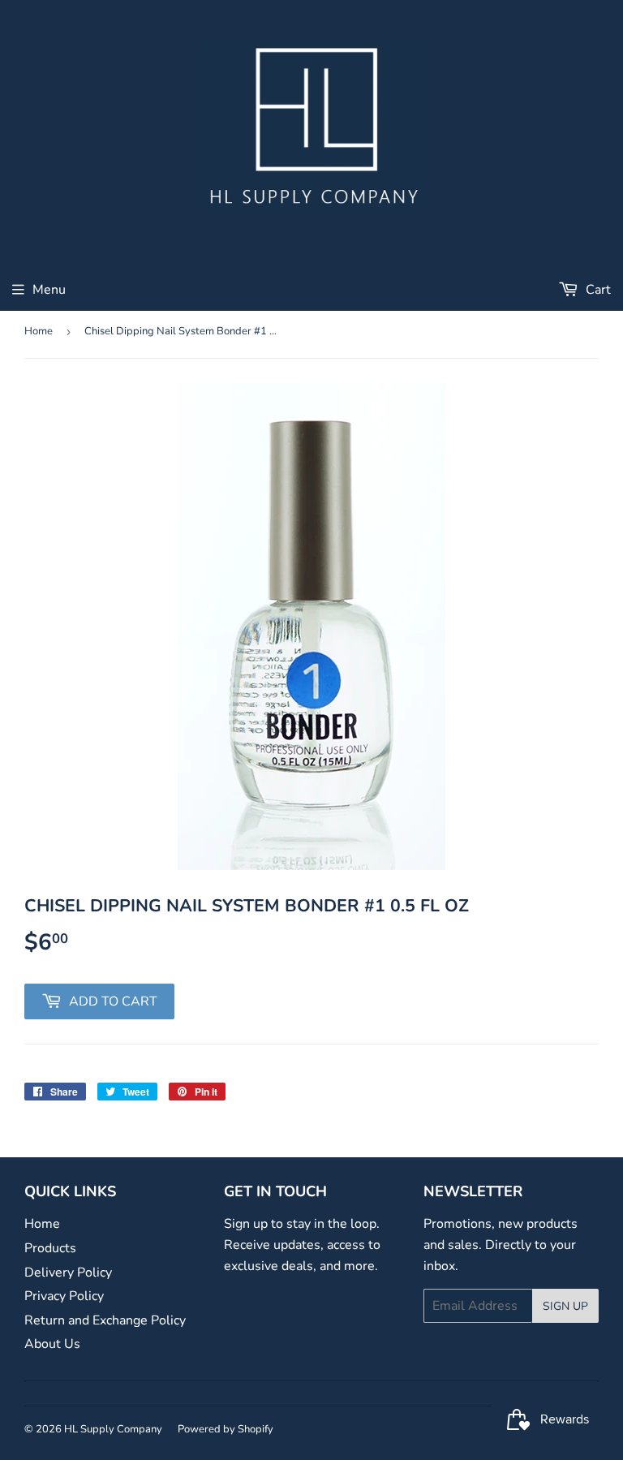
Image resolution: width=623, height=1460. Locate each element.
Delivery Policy (68, 1272)
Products (50, 1248)
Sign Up (565, 1306)
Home (38, 331)
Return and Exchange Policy (105, 1320)
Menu (49, 290)
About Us (52, 1344)
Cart (596, 290)
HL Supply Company (113, 1429)
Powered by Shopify (225, 1429)
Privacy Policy (64, 1296)
